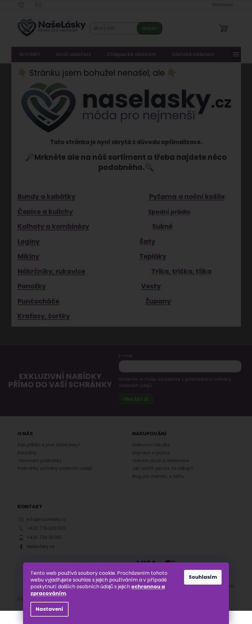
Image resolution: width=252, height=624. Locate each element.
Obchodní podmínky (37, 460)
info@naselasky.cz (44, 519)
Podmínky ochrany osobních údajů (52, 468)
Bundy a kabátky (44, 196)
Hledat (147, 28)
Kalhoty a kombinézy (51, 226)
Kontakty (24, 453)
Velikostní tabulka (148, 445)
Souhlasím (201, 577)
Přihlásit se (132, 399)
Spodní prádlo (167, 212)
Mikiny (26, 256)
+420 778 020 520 (43, 528)
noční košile (202, 196)
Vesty (148, 286)
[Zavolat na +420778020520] (24, 4)
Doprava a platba (148, 453)
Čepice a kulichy (42, 211)
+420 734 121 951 (41, 537)
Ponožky (29, 286)
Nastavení (47, 609)
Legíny (26, 241)
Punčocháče (36, 301)
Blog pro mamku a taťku (156, 476)
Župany (155, 301)
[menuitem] (27, 54)
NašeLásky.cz (38, 546)
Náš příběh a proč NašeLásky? (46, 445)
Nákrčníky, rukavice (49, 271)
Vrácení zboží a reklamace (158, 461)
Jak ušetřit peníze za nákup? (160, 468)
